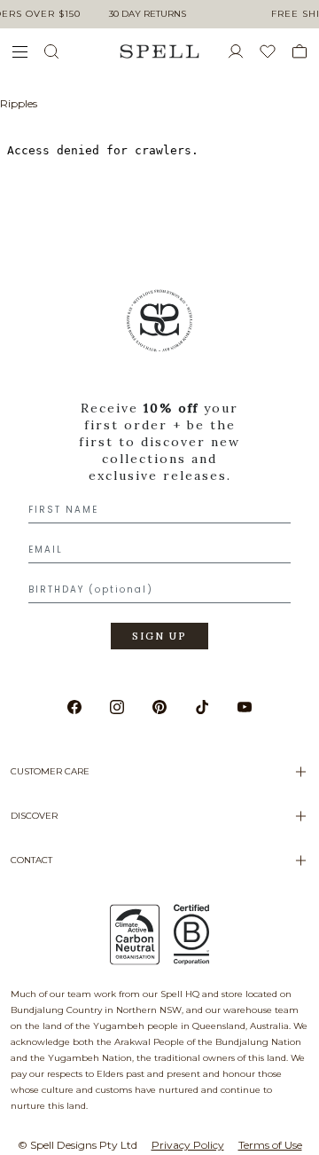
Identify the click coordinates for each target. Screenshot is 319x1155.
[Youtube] (244, 707)
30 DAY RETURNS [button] (147, 14)
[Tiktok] (202, 707)
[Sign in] (243, 51)
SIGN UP (159, 636)
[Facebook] (74, 707)
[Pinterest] (159, 707)
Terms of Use (270, 1144)
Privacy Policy (188, 1144)
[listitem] (159, 475)
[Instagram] (117, 707)
